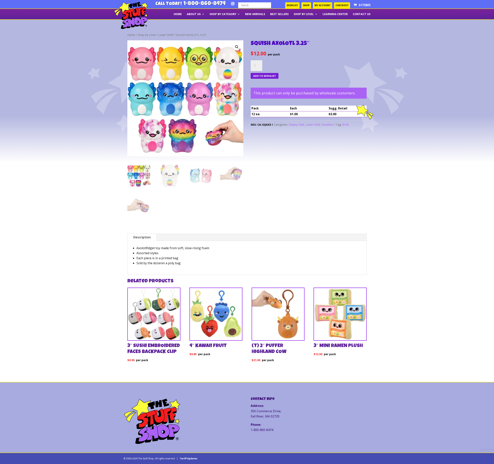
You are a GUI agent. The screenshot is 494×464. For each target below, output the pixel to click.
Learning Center (335, 14)
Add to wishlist (264, 76)
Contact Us (361, 14)
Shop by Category (223, 14)
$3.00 (345, 124)
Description (142, 237)
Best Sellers (279, 14)
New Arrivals (255, 14)
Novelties (327, 124)
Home (178, 14)
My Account (323, 5)
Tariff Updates (188, 458)
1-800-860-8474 (205, 4)
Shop (306, 5)
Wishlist (292, 5)
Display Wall (296, 124)
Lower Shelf (165, 35)
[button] (236, 46)
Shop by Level (304, 14)
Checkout (342, 5)
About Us (194, 14)
